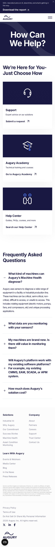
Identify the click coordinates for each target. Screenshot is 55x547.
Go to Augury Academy (19, 174)
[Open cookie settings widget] (4, 542)
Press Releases (10, 476)
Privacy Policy (9, 508)
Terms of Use (9, 512)
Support (33, 433)
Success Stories (10, 433)
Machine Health (10, 438)
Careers (32, 429)
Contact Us (34, 442)
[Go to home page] (8, 17)
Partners (33, 425)
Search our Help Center (19, 227)
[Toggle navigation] (50, 17)
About (32, 421)
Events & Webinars (11, 459)
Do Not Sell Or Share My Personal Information (24, 516)
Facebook (15, 524)
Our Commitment (11, 429)
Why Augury (9, 425)
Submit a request (15, 121)
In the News (8, 472)
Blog (5, 468)
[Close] (53, 1)
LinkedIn (9, 524)
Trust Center (35, 438)
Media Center (9, 463)
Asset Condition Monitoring (10, 443)
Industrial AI (8, 421)
